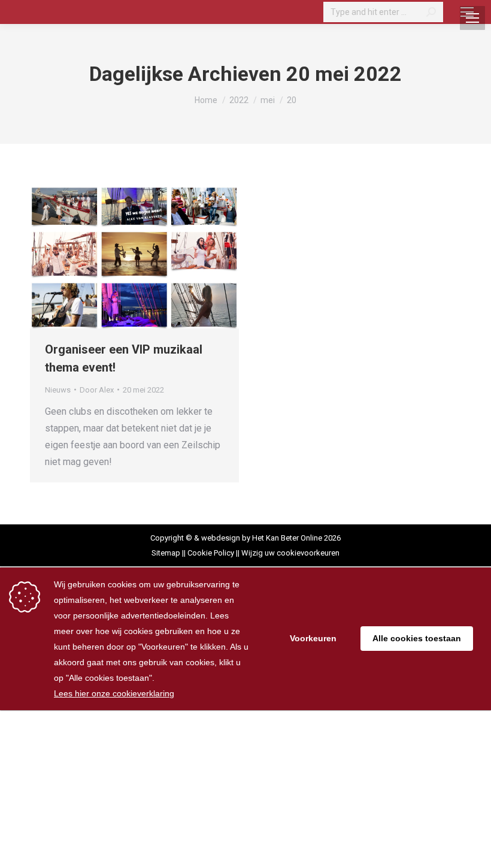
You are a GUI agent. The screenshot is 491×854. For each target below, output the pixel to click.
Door (97, 389)
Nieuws (58, 389)
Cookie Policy (210, 552)
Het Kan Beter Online (287, 537)
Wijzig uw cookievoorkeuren (290, 552)
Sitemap (165, 552)
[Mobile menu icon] (467, 12)
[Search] (431, 12)
